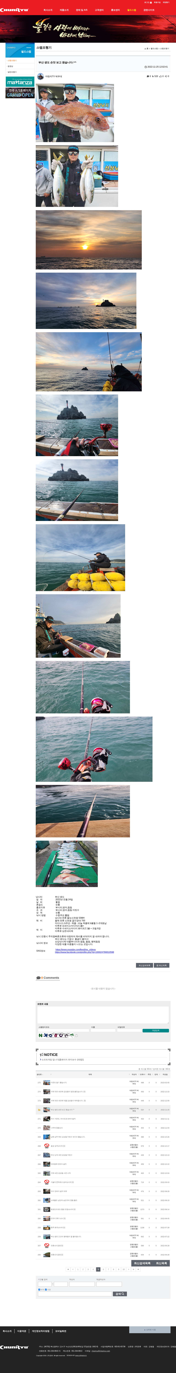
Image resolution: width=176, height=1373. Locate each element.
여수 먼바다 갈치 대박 (59, 1191)
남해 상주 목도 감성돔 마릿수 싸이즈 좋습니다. (68, 1137)
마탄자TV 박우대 (53, 76)
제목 (42, 1290)
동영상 (10, 66)
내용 (49, 1290)
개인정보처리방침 (41, 1331)
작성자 (72, 1279)
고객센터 (99, 10)
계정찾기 (166, 2)
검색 (118, 1293)
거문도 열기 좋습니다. (59, 1082)
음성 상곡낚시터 (57, 1146)
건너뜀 (133, 1269)
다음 (128, 1269)
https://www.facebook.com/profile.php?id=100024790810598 (84, 952)
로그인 (146, 2)
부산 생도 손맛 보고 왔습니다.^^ (62, 1110)
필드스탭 (131, 10)
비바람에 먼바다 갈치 (59, 1164)
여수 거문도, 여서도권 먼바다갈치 (63, 1119)
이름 (93, 1027)
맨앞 (68, 1269)
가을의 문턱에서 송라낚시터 (61, 1182)
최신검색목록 (144, 965)
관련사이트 (149, 10)
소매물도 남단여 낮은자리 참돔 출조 (64, 1200)
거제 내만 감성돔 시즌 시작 (61, 1173)
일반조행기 (12, 72)
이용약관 (21, 1331)
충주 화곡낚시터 (57, 1227)
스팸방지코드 (44, 1027)
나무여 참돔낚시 (57, 1128)
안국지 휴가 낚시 (57, 1218)
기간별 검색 (42, 1279)
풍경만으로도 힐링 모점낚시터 (62, 1209)
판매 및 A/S (81, 10)
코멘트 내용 (42, 1004)
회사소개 (48, 10)
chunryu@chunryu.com (101, 1351)
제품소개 (64, 10)
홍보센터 (115, 10)
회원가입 (157, 2)
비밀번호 (121, 1027)
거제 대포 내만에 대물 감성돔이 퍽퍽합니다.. (67, 1101)
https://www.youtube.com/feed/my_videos (76, 949)
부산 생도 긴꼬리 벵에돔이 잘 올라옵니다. (66, 1237)
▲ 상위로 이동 (150, 1330)
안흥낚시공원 (56, 1246)
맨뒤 (138, 1269)
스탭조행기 (164, 48)
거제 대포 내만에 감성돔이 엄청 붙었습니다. (67, 1092)
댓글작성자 (100, 1279)
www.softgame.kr (81, 1355)
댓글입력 (155, 1030)
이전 (73, 1269)
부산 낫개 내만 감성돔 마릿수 (61, 1155)
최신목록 (163, 965)
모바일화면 (60, 1331)
